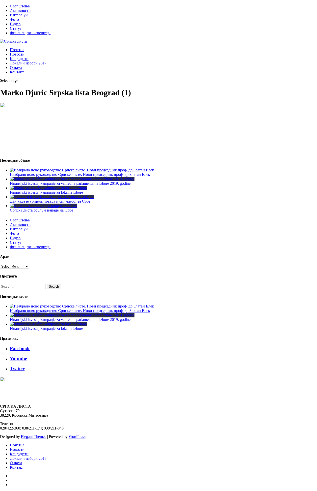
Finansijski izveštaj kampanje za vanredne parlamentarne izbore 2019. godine (70, 183)
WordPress (77, 436)
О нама (16, 67)
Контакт (17, 72)
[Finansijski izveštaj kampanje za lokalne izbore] (48, 188)
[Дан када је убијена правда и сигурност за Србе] (52, 197)
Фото (14, 19)
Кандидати (19, 59)
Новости (17, 54)
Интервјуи (19, 15)
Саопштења (20, 6)
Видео (15, 24)
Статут (16, 28)
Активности (20, 10)
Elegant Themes (33, 436)
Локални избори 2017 (28, 63)
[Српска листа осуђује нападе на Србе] (43, 206)
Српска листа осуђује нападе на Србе (41, 210)
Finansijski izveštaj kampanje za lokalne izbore (46, 192)
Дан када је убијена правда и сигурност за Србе (50, 201)
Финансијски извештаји (30, 33)
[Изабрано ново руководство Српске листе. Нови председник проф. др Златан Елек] (82, 170)
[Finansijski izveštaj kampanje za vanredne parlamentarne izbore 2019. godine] (72, 179)
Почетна (17, 50)
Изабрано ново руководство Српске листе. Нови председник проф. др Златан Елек (80, 174)
